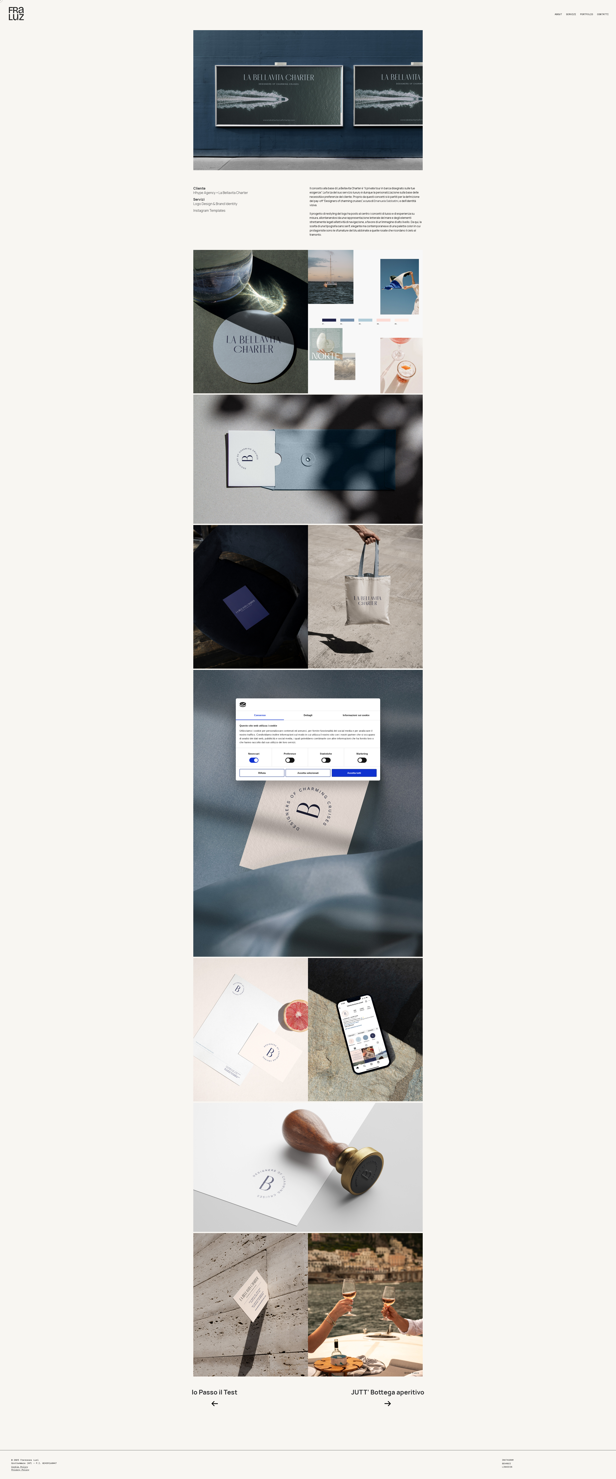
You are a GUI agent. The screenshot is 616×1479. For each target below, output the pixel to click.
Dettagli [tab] (308, 715)
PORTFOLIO (586, 14)
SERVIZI (571, 14)
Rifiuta (262, 773)
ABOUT (558, 14)
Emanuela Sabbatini (386, 201)
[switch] (290, 760)
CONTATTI (603, 14)
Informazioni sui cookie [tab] (356, 715)
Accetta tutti (354, 773)
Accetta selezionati (308, 773)
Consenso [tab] (260, 715)
